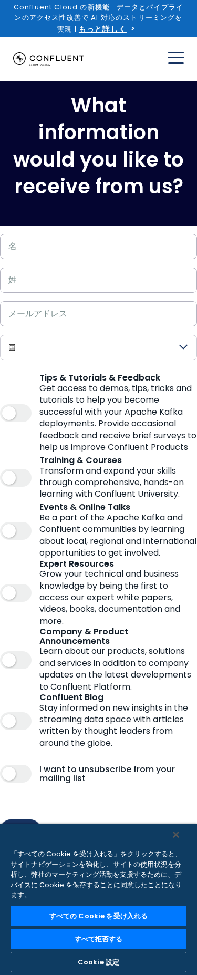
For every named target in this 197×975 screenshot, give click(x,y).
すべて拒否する (99, 939)
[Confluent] (48, 59)
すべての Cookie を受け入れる (98, 916)
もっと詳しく (103, 29)
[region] (98, 899)
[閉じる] (176, 835)
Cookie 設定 (98, 962)
